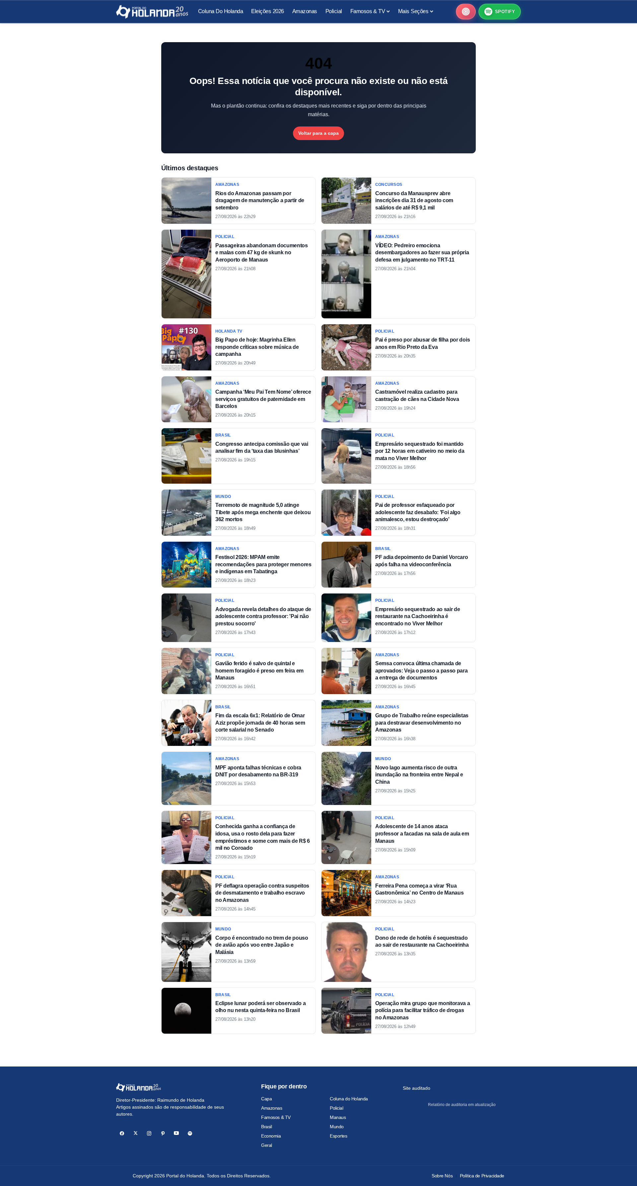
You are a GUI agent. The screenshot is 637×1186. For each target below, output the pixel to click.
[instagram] (149, 1133)
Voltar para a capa (318, 133)
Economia (271, 1136)
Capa (266, 1098)
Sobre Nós (442, 1175)
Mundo (337, 1126)
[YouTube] (176, 1133)
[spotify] (190, 1133)
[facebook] (122, 1133)
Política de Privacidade (482, 1175)
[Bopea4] (152, 12)
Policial (336, 1108)
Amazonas (271, 1108)
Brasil (266, 1126)
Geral (266, 1145)
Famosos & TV (276, 1117)
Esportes (338, 1136)
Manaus (338, 1117)
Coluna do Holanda (349, 1098)
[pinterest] (163, 1133)
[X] (135, 1133)
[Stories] (466, 12)
